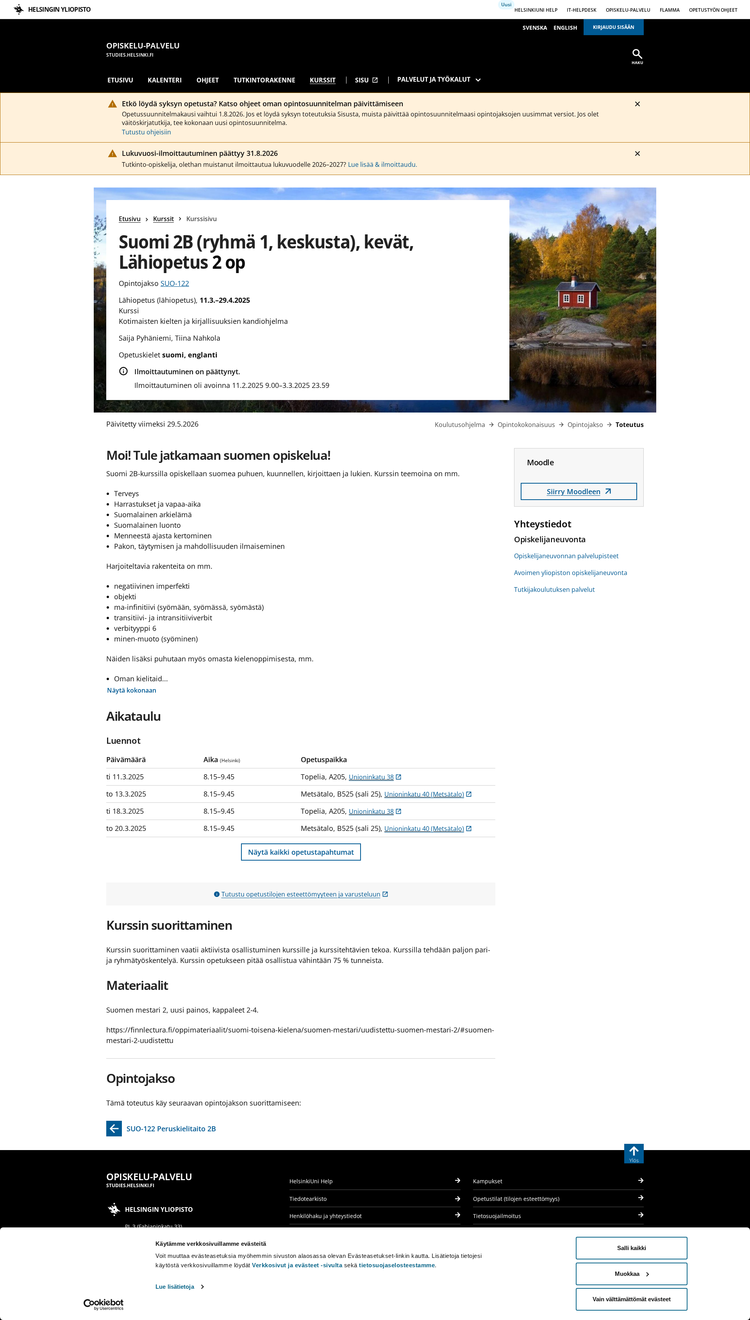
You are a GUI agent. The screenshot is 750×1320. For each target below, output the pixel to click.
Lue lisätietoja (174, 1286)
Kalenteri (165, 80)
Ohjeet (207, 80)
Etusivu (120, 80)
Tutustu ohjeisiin (146, 132)
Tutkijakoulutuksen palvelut (554, 589)
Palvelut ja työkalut (433, 79)
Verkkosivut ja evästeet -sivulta (297, 1265)
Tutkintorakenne (264, 80)
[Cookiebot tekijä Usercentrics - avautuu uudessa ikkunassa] (104, 1305)
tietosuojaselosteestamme (397, 1265)
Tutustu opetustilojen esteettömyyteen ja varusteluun (304, 894)
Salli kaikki (631, 1248)
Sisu (366, 80)
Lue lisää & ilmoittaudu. (382, 164)
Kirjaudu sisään (613, 27)
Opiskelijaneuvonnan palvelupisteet (566, 556)
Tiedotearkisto (308, 1198)
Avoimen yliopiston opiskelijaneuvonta (570, 572)
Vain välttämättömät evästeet (632, 1299)
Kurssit (323, 80)
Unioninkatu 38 (375, 777)
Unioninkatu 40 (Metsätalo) (428, 794)
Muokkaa (627, 1273)
